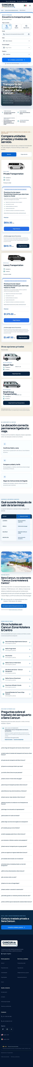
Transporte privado (21, 963)
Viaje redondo (24, 154)
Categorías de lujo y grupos (23, 972)
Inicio (2, 10)
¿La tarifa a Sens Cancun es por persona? (11, 772)
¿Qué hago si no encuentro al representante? (12, 809)
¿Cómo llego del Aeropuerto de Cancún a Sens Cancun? (15, 748)
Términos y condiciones (6, 1006)
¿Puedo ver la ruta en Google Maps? (10, 883)
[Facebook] (3, 1029)
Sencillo (9, 154)
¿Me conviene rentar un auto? (8, 877)
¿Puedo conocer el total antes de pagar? (11, 778)
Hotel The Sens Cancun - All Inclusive (15, 609)
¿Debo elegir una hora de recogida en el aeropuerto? (14, 821)
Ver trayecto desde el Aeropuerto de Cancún (12, 606)
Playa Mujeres (4, 977)
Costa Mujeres (4, 972)
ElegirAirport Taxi (16, 373)
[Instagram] (7, 1029)
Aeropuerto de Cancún (22, 977)
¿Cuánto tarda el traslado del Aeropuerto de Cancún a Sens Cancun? (16, 754)
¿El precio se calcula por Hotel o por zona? (12, 766)
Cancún (2, 963)
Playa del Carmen (4, 967)
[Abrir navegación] (30, 6)
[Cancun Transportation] (8, 5)
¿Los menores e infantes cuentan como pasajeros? (14, 840)
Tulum (2, 982)
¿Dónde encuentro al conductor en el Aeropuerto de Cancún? (14, 803)
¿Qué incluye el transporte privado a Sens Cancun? (14, 784)
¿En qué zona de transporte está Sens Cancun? (13, 760)
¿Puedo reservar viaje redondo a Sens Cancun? (13, 797)
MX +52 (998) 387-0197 (23, 1)
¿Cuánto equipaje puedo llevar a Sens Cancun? (13, 834)
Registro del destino (9, 739)
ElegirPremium (16, 228)
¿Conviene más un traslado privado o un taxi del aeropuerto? (13, 864)
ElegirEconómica (23, 246)
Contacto (3, 996)
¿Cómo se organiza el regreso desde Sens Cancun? (14, 852)
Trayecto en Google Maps (18, 739)
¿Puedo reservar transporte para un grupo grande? (14, 846)
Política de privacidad (5, 1001)
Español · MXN (6, 1039)
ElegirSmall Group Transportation (16, 403)
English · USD (6, 1034)
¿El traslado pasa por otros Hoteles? (10, 828)
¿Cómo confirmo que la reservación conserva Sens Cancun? (16, 901)
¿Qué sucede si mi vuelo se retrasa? (10, 815)
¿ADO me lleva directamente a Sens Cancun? (12, 871)
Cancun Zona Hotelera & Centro (11, 10)
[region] (16, 527)
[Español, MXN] (25, 6)
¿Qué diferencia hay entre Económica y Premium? (14, 791)
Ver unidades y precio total (15, 60)
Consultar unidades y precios (15, 927)
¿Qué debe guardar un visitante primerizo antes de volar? (15, 895)
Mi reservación (4, 992)
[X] (11, 1029)
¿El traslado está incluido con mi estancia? (12, 858)
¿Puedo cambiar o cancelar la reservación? (12, 889)
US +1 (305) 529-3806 (11, 1)
